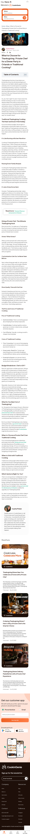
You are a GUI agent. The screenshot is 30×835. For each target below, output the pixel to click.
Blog (7, 26)
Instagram (20, 812)
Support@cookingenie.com (7, 815)
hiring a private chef (20, 442)
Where (6, 11)
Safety (3, 798)
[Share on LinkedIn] (10, 52)
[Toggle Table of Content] (24, 74)
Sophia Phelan (10, 48)
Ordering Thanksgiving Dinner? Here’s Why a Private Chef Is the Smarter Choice (14, 623)
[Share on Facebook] (7, 52)
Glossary (20, 801)
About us (3, 791)
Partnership (20, 804)
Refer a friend (21, 798)
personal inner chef (7, 412)
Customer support (5, 819)
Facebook (20, 815)
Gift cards (20, 795)
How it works (4, 795)
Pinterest (20, 819)
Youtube (20, 822)
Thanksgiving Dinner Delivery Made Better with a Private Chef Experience (14, 674)
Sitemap (3, 804)
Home (3, 26)
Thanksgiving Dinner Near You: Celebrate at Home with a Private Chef (14, 574)
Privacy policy (22, 826)
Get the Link (15, 720)
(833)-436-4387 (5, 812)
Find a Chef (4, 801)
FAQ (19, 791)
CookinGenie (23, 429)
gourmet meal (17, 424)
